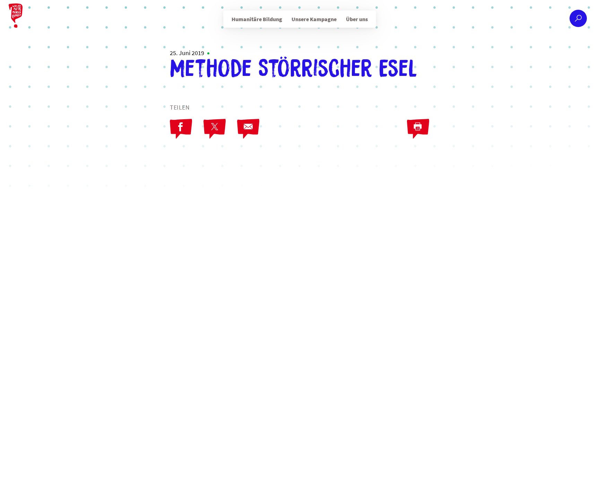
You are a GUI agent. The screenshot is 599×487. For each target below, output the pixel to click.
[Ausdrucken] (418, 129)
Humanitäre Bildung (257, 19)
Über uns (357, 19)
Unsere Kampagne (314, 19)
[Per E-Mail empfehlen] (248, 129)
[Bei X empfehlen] (214, 129)
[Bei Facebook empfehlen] (181, 129)
